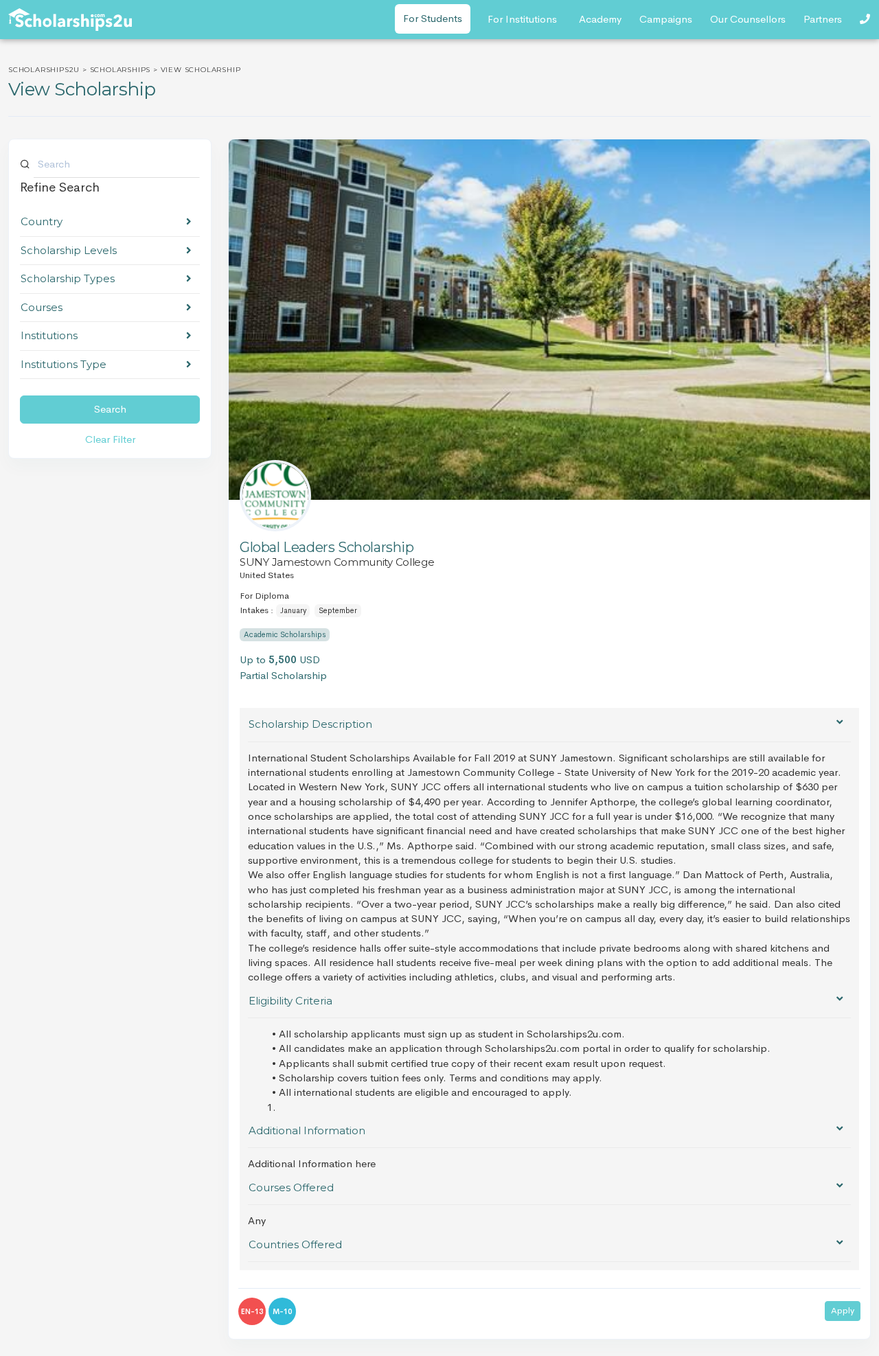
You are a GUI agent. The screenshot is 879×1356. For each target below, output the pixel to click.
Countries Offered (295, 1244)
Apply (842, 1310)
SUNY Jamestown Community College (337, 561)
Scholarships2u (44, 69)
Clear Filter (110, 439)
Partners (822, 18)
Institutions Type (63, 364)
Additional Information (307, 1130)
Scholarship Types (68, 278)
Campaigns (665, 18)
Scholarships (120, 69)
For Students (432, 18)
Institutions (49, 335)
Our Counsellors (748, 18)
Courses (41, 307)
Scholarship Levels (69, 250)
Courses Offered (291, 1187)
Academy (600, 18)
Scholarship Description (310, 724)
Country (41, 221)
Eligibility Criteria (290, 1000)
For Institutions (522, 18)
